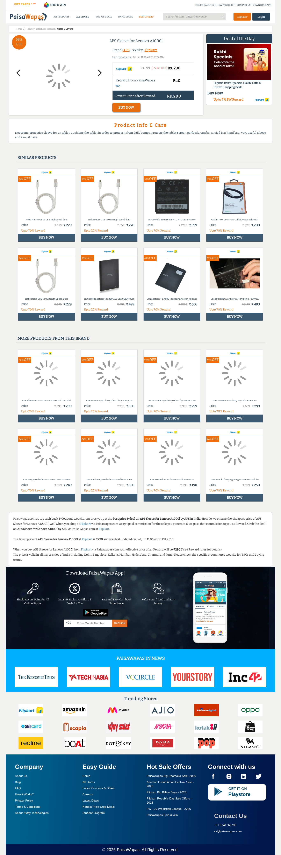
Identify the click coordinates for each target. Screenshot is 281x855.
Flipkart (151, 50)
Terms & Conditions (27, 806)
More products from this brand (53, 338)
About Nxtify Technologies (32, 812)
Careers (87, 794)
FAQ (18, 788)
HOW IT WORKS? (226, 5)
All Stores (88, 782)
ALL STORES (82, 16)
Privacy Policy (24, 800)
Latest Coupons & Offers (98, 788)
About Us (21, 775)
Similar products (36, 157)
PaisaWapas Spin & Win (162, 815)
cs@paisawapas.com (228, 831)
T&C (118, 86)
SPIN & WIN (57, 5)
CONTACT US (244, 5)
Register (242, 17)
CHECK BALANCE (204, 5)
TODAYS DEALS (104, 16)
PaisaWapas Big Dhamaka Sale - (171, 775)
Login (261, 17)
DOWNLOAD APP (262, 5)
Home (86, 775)
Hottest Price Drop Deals (98, 806)
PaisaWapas (128, 849)
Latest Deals (90, 800)
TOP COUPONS (125, 16)
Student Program (93, 812)
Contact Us (230, 815)
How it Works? (24, 794)
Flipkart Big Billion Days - (166, 792)
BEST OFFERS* (146, 16)
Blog (18, 782)
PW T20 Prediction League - (169, 808)
